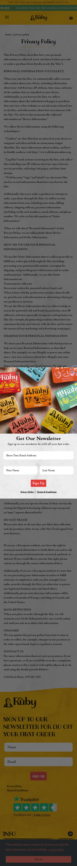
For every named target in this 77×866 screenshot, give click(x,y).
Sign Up (38, 483)
